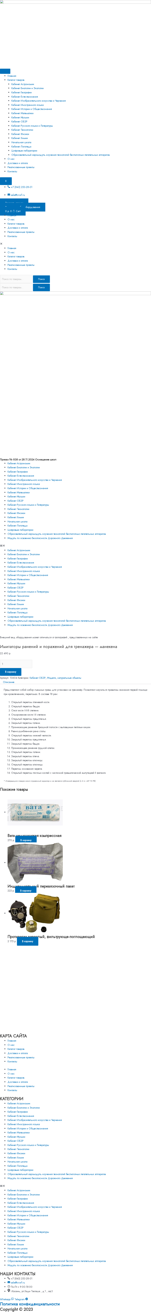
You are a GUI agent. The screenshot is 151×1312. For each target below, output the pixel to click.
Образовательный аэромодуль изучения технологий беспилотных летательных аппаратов (60, 155)
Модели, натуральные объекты (64, 678)
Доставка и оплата (18, 163)
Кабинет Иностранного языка (27, 105)
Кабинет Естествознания (24, 96)
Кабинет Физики (20, 134)
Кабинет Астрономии (22, 84)
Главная (12, 76)
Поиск (41, 279)
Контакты (12, 171)
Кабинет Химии (19, 138)
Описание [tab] (8, 682)
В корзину (10, 672)
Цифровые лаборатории (24, 150)
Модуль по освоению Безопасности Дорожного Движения (40, 538)
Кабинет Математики (22, 113)
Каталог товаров (16, 80)
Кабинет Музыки (20, 117)
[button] (75, 244)
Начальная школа (21, 142)
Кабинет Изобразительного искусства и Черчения (38, 101)
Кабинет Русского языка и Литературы (32, 126)
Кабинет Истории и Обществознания (31, 109)
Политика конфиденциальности (30, 1304)
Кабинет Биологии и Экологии (27, 88)
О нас (11, 159)
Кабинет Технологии (22, 130)
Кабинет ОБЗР (19, 121)
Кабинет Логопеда (21, 146)
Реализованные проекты (21, 167)
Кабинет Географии (21, 92)
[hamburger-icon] (5, 71)
